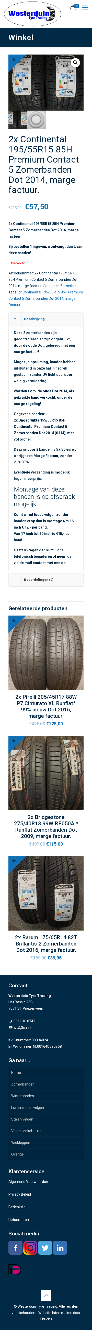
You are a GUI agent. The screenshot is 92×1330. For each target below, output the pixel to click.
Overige (17, 1154)
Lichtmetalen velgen (27, 1108)
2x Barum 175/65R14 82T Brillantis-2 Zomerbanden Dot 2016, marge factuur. (46, 943)
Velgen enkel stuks (26, 1131)
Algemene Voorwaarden (28, 1182)
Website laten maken (55, 1313)
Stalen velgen (22, 1119)
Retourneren (18, 1220)
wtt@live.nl (22, 1027)
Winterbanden (22, 1096)
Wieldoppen (20, 1143)
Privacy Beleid (19, 1194)
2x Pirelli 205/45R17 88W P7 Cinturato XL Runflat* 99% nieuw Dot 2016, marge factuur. (46, 706)
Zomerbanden (72, 286)
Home (16, 1073)
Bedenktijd (17, 1207)
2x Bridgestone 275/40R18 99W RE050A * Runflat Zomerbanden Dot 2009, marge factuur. (46, 826)
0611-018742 (24, 1021)
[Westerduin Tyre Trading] (32, 14)
